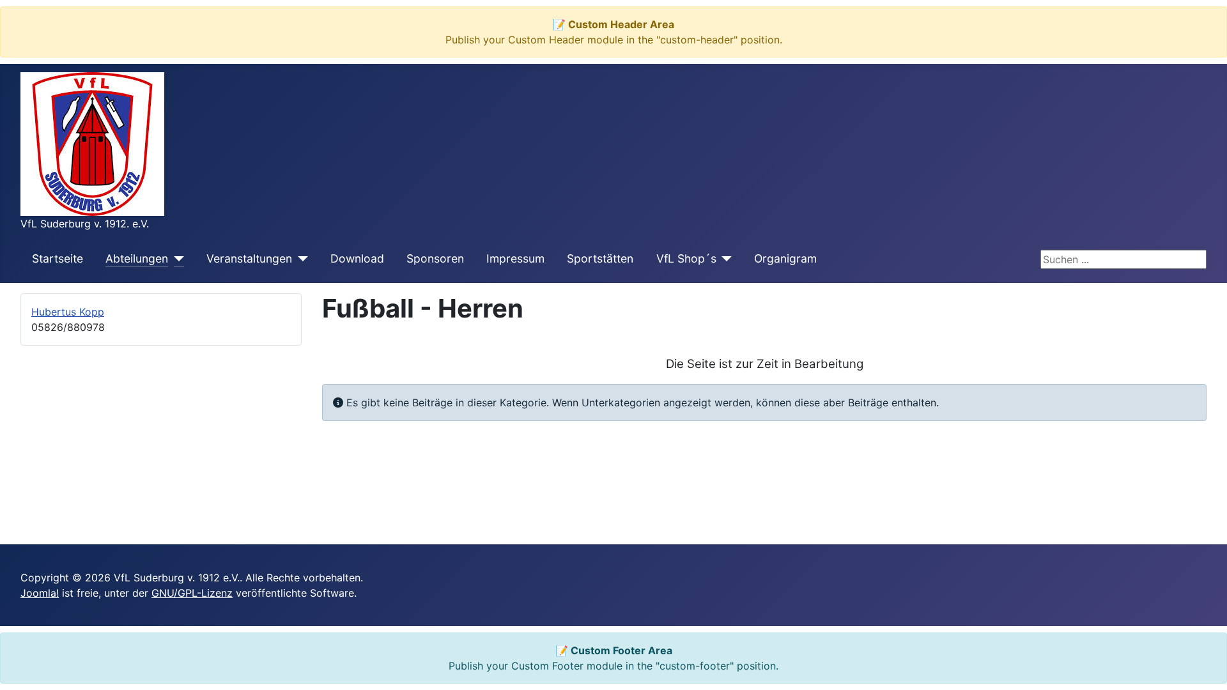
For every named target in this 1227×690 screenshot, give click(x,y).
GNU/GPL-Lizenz (192, 592)
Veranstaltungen (249, 258)
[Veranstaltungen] (300, 258)
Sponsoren (435, 258)
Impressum (515, 258)
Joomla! (39, 592)
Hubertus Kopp (67, 311)
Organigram (785, 258)
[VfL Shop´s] (724, 258)
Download (357, 258)
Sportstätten (600, 258)
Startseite (57, 258)
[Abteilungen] (176, 258)
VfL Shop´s (686, 258)
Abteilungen (136, 258)
